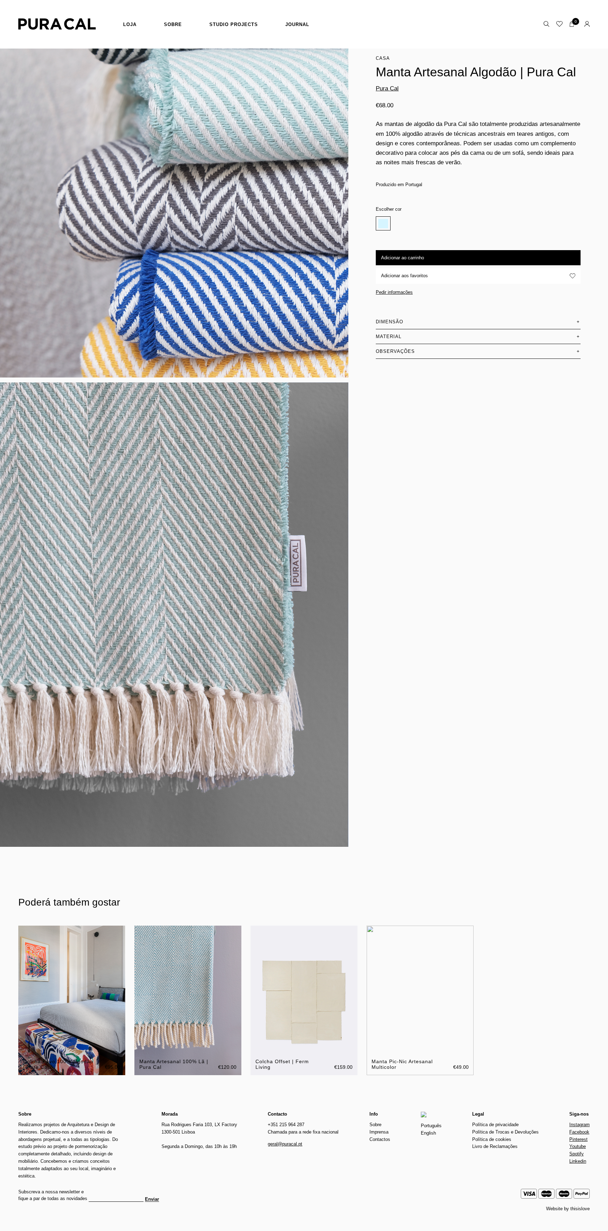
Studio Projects (233, 24)
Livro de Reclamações (495, 1146)
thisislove (580, 1208)
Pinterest (578, 1139)
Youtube (577, 1146)
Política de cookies (491, 1139)
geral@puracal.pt (285, 1144)
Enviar (152, 1199)
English (428, 1133)
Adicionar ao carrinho (402, 257)
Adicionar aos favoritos (404, 275)
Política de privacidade (495, 1124)
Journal (297, 24)
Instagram (579, 1124)
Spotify (576, 1153)
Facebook (579, 1132)
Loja (130, 24)
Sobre (173, 24)
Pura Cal (387, 88)
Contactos (379, 1139)
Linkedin (577, 1161)
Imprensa (378, 1132)
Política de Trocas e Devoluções (505, 1132)
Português (431, 1125)
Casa (383, 58)
